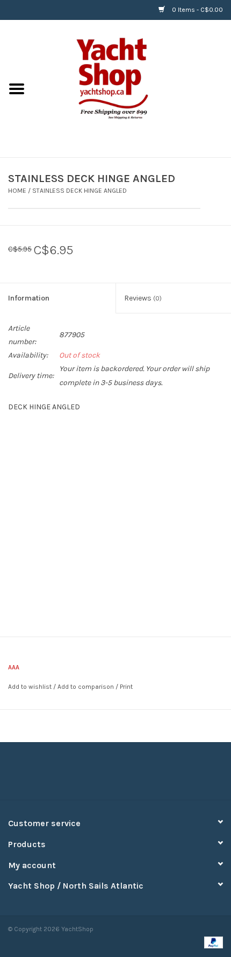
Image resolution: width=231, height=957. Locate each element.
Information (28, 298)
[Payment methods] (211, 942)
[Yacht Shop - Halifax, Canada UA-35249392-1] (132, 88)
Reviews (143, 298)
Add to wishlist (30, 686)
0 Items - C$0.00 (196, 9)
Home (17, 190)
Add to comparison (86, 686)
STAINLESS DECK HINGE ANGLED (79, 190)
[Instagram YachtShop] (134, 775)
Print (126, 686)
